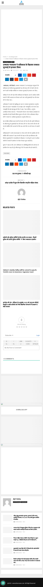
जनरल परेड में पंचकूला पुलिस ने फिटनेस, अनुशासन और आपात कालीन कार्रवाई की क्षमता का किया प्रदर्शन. (27, 529)
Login (38, 335)
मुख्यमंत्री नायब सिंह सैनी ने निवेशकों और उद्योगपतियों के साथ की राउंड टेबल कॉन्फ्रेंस (26, 549)
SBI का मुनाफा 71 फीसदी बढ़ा (21, 173)
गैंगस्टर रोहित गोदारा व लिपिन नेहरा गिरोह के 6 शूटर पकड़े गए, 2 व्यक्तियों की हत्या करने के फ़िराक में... (26, 539)
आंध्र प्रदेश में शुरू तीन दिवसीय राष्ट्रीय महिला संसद (21, 182)
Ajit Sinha (7, 70)
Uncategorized (7, 61)
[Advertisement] (21, 33)
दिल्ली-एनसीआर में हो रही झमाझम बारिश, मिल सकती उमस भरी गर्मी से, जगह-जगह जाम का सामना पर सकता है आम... (27, 561)
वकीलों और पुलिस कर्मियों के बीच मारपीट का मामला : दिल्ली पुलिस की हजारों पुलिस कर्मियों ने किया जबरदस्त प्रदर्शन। (19, 238)
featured (6, 153)
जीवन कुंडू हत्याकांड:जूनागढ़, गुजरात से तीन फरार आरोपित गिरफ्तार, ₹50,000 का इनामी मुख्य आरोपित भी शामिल (26, 517)
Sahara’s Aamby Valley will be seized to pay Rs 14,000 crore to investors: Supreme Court (20, 271)
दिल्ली (13, 61)
